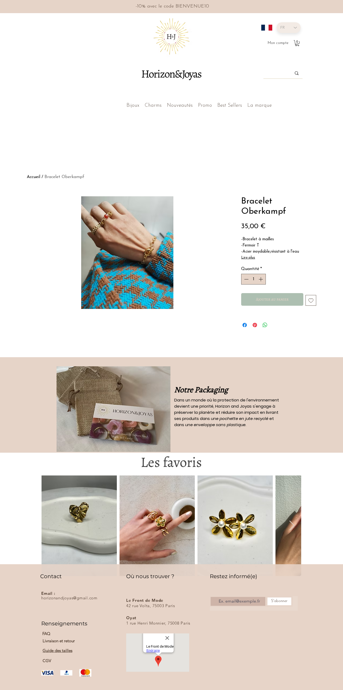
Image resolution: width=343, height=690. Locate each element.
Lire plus (248, 258)
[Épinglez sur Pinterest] (255, 325)
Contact (51, 576)
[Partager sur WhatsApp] (265, 325)
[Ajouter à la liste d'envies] (310, 300)
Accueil (33, 177)
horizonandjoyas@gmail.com (69, 597)
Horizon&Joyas (171, 73)
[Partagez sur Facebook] (244, 325)
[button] (297, 43)
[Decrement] (245, 279)
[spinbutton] (253, 279)
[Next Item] (292, 526)
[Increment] (261, 279)
